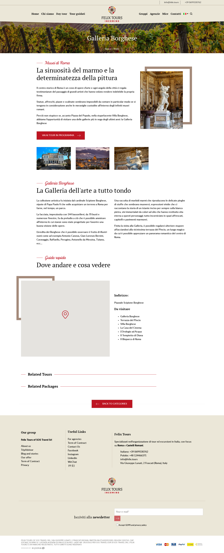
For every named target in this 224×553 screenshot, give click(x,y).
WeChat (72, 462)
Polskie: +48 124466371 (133, 455)
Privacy (25, 465)
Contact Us (74, 447)
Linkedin (72, 458)
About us (26, 446)
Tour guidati (77, 14)
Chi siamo (47, 14)
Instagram (73, 454)
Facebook (73, 450)
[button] (65, 315)
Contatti (176, 14)
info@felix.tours (129, 459)
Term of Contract (30, 461)
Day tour (61, 14)
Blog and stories (29, 454)
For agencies (74, 439)
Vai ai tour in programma (58, 135)
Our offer (26, 457)
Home (35, 14)
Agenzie (155, 14)
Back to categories (114, 404)
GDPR (128, 525)
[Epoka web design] (38, 548)
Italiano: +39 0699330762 (134, 452)
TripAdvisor (27, 450)
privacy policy (141, 525)
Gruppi (143, 14)
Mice (165, 14)
